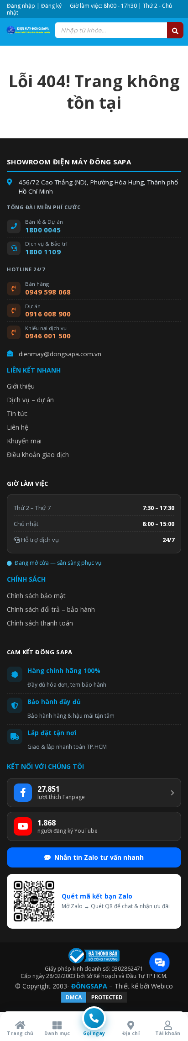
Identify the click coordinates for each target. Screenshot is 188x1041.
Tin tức (17, 413)
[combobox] (119, 30)
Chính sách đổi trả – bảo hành (51, 609)
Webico (162, 986)
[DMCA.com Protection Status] (94, 1001)
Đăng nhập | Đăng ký (34, 6)
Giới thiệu (21, 386)
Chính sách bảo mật (36, 595)
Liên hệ (17, 427)
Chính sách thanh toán (40, 623)
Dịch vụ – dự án (30, 399)
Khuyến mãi (24, 440)
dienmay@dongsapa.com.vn (60, 354)
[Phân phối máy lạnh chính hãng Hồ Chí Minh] (27, 30)
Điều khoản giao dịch (38, 454)
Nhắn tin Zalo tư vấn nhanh (99, 857)
